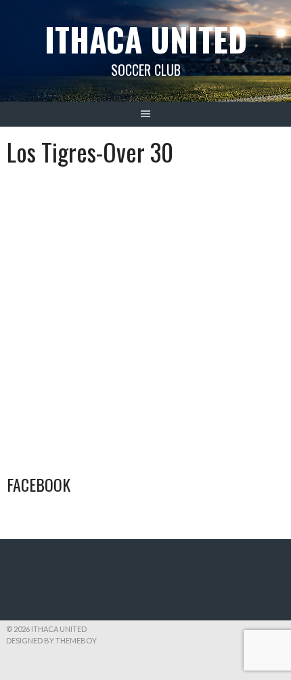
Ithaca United (146, 39)
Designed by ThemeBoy (51, 640)
